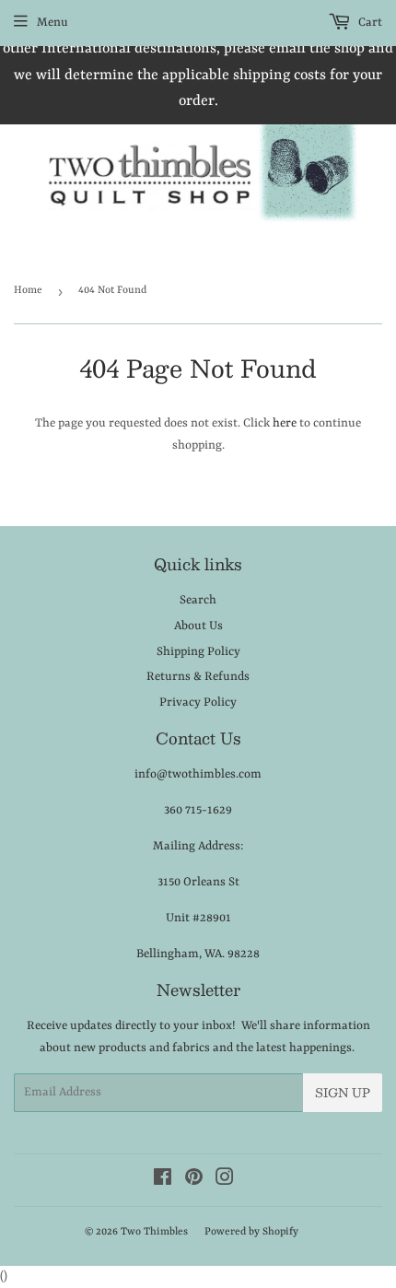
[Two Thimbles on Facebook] (162, 1181)
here (285, 423)
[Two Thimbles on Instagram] (224, 1181)
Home (28, 291)
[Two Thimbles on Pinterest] (194, 1181)
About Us (198, 626)
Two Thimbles (154, 1232)
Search (198, 600)
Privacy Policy (198, 702)
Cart (368, 22)
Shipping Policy (198, 652)
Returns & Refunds (198, 677)
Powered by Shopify (251, 1232)
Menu (52, 22)
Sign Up (342, 1093)
